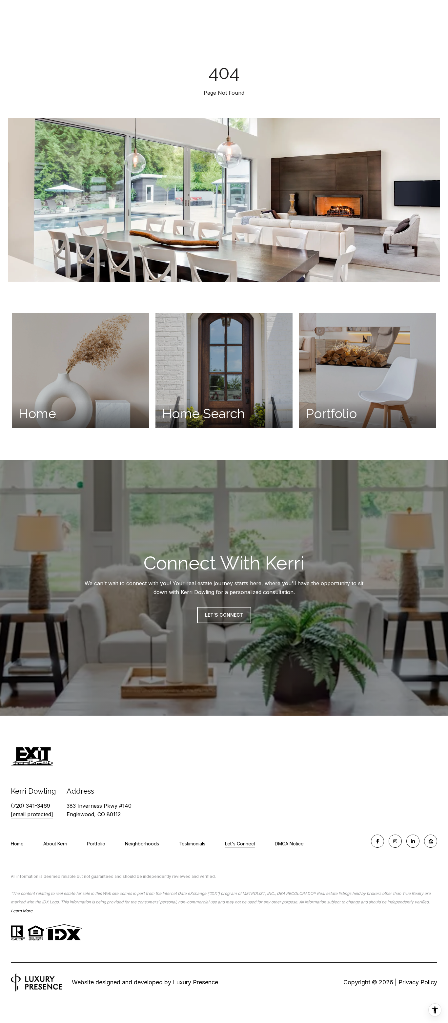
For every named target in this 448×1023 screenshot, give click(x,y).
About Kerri (55, 843)
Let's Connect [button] (224, 615)
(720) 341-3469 (30, 805)
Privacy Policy (417, 982)
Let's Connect (240, 843)
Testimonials (192, 843)
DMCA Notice (289, 843)
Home (17, 843)
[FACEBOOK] (377, 841)
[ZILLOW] (430, 841)
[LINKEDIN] (412, 841)
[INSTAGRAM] (395, 841)
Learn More (21, 910)
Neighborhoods (142, 843)
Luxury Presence (195, 982)
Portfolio (96, 843)
